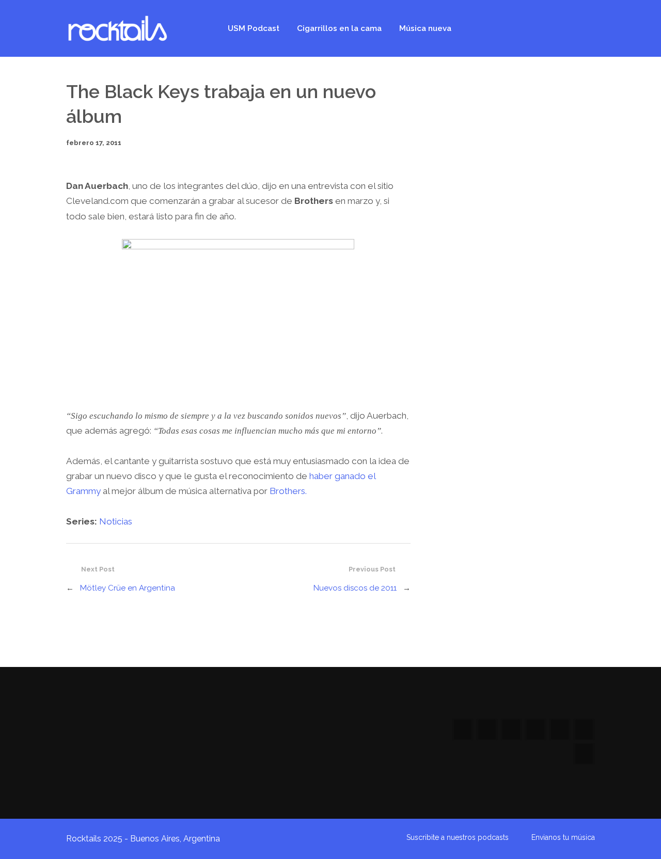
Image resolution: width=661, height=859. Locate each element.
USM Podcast (253, 28)
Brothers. (288, 491)
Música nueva (425, 28)
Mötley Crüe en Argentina (127, 588)
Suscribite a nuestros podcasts (457, 837)
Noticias (115, 521)
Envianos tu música (563, 837)
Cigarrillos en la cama (339, 28)
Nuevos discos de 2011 (355, 588)
